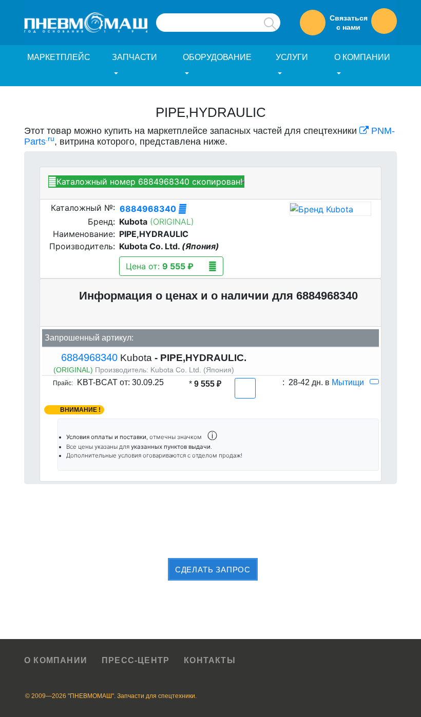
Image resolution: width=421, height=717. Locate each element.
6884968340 (149, 209)
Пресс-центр (135, 660)
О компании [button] (362, 57)
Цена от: (160, 266)
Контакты (210, 660)
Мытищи (348, 382)
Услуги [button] (292, 57)
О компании (55, 660)
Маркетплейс (58, 57)
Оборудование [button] (217, 57)
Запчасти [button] (134, 57)
